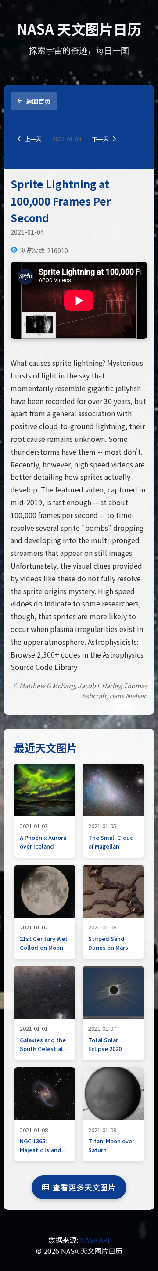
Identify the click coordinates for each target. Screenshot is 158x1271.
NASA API (95, 1239)
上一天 (33, 139)
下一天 (100, 139)
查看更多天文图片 (84, 1187)
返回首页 (38, 101)
